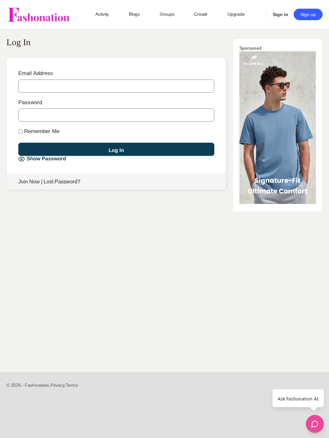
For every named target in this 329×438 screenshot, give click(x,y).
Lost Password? (62, 181)
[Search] (257, 14)
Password (30, 102)
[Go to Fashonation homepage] (38, 14)
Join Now (29, 181)
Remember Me (40, 131)
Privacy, (58, 385)
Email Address (35, 73)
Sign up (308, 14)
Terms (72, 385)
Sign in (280, 14)
